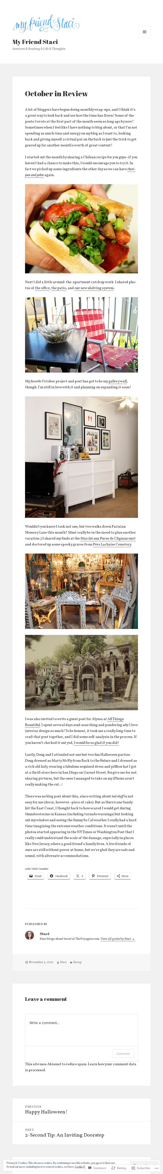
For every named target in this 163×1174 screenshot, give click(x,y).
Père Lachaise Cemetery (112, 544)
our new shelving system (94, 288)
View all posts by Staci (116, 939)
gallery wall (117, 381)
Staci (63, 962)
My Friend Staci (35, 41)
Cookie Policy (82, 1167)
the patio (58, 288)
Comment (123, 1053)
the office (42, 288)
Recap (77, 962)
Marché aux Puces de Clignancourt (108, 538)
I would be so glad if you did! (96, 742)
